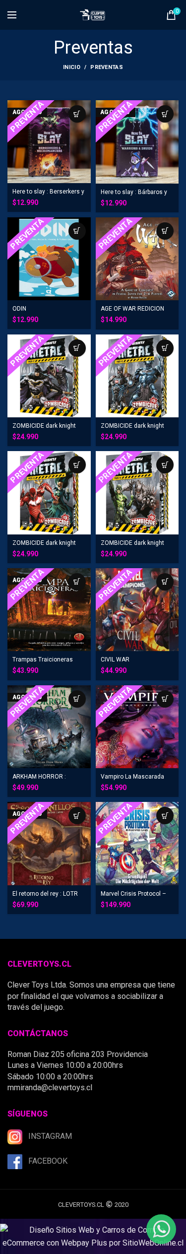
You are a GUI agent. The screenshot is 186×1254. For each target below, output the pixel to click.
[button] (77, 231)
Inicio (71, 67)
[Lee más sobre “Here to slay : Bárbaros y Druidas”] (165, 114)
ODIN (19, 308)
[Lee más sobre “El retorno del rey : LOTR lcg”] (77, 815)
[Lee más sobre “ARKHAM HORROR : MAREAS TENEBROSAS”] (77, 699)
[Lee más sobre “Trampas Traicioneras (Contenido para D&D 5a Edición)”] (77, 582)
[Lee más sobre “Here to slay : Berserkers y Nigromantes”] (77, 114)
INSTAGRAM (50, 1136)
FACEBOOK (47, 1161)
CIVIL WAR (115, 659)
